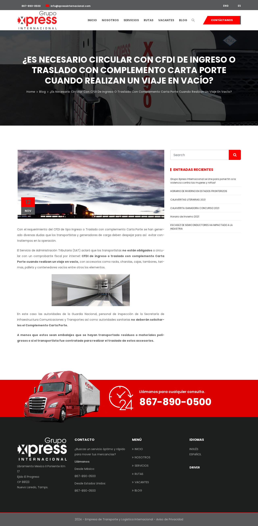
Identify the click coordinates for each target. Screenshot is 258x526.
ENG (226, 5)
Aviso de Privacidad (169, 519)
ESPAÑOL (195, 454)
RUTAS (148, 20)
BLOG (183, 20)
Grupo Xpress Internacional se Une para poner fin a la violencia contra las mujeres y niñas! (203, 180)
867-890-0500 (31, 6)
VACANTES (166, 20)
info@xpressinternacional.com (71, 6)
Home (30, 92)
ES (239, 5)
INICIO (92, 20)
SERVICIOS (131, 20)
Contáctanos (222, 20)
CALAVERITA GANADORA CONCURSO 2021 (194, 208)
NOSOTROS (110, 20)
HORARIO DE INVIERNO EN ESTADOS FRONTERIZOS (199, 191)
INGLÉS (193, 449)
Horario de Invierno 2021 (184, 216)
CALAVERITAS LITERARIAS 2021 (188, 199)
